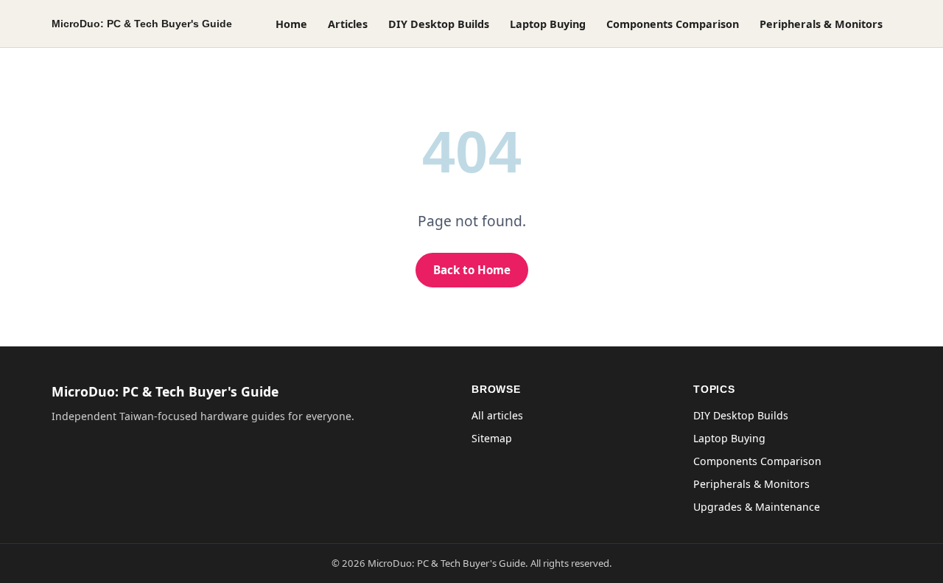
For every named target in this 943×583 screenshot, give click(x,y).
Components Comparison (672, 24)
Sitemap (492, 438)
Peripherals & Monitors (821, 24)
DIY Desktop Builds (438, 24)
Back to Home (472, 269)
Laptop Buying (548, 24)
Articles (348, 24)
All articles (497, 415)
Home (291, 24)
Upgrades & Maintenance (756, 507)
